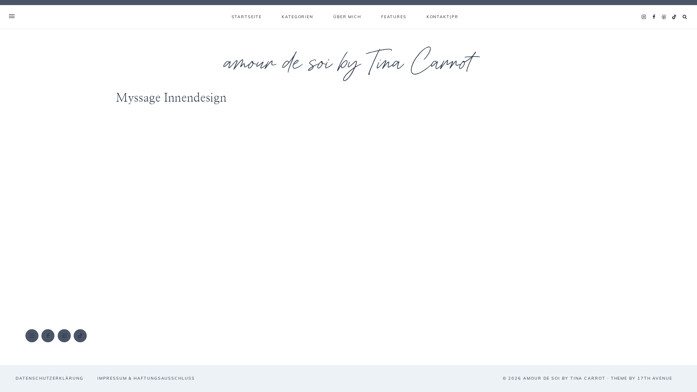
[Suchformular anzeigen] (685, 17)
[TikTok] (674, 17)
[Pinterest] (664, 17)
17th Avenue (654, 378)
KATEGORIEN (297, 16)
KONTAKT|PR (442, 16)
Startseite (247, 16)
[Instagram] (643, 17)
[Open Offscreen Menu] (12, 17)
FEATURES (394, 16)
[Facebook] (654, 17)
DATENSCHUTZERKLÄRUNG (49, 378)
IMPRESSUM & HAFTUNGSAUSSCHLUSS (146, 378)
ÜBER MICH (347, 16)
